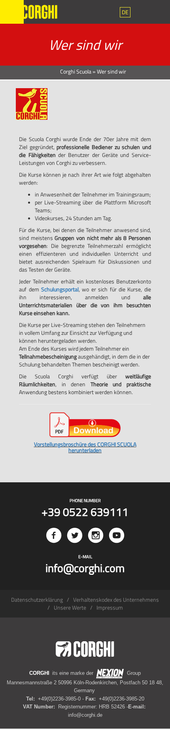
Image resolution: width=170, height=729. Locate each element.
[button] (125, 12)
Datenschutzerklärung (37, 599)
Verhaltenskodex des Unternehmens (116, 599)
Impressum (109, 607)
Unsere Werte (70, 607)
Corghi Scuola (75, 71)
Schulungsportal (60, 289)
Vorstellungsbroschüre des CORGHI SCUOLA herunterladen (85, 447)
